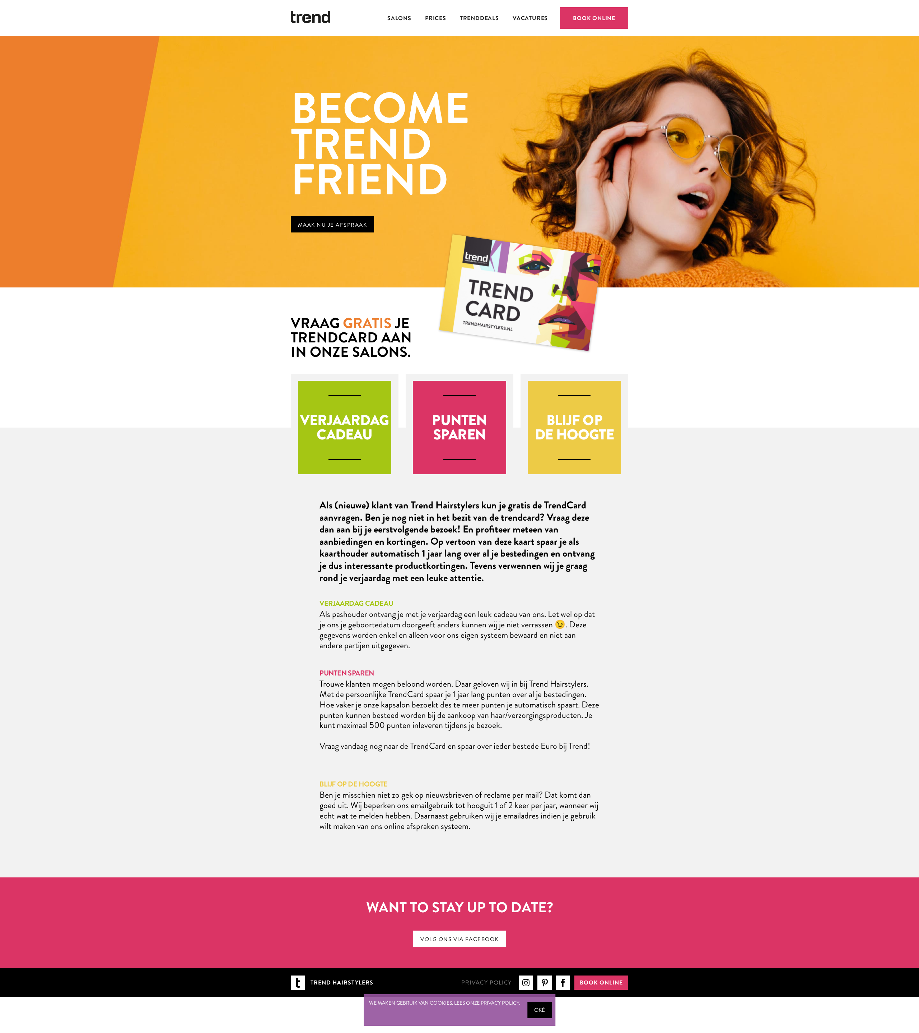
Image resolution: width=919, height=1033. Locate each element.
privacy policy (500, 1002)
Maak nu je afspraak (332, 225)
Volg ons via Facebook (459, 939)
